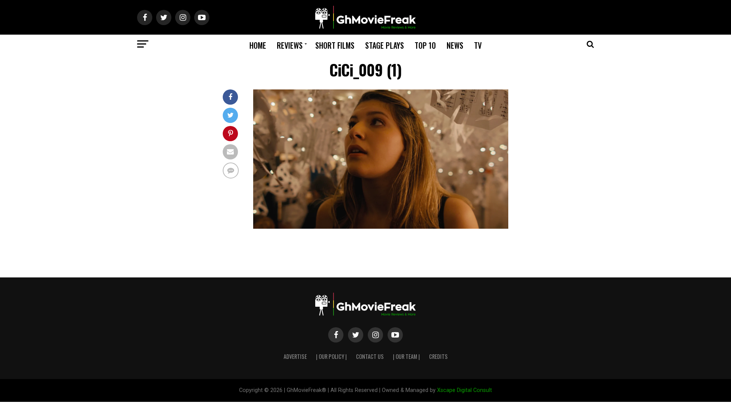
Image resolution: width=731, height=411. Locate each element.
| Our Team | (406, 356)
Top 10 (425, 45)
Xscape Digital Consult (464, 390)
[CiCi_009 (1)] (380, 226)
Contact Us (370, 356)
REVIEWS (290, 45)
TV (478, 45)
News (455, 45)
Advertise (295, 356)
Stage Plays (384, 45)
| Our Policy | (331, 356)
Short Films (334, 45)
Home (257, 45)
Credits (438, 356)
